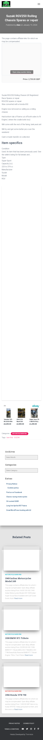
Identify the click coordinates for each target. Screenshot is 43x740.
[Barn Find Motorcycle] (7, 4)
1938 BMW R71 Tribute (16, 638)
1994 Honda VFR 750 (15, 695)
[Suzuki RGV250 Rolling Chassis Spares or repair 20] (21, 200)
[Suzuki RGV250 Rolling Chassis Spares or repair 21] (21, 226)
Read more (18, 598)
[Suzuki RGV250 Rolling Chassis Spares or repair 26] (21, 360)
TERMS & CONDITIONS (12, 729)
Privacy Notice (11, 484)
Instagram (31, 729)
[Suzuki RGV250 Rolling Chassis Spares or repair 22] (21, 253)
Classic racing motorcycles (16, 497)
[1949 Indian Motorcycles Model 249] (21, 558)
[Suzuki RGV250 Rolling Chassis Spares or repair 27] (21, 386)
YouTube (23, 729)
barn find (10, 437)
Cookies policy (13, 488)
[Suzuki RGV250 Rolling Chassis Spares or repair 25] (21, 333)
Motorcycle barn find (19, 433)
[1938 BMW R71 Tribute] (21, 618)
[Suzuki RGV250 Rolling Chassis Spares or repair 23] (21, 280)
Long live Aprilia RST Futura (16, 506)
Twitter (27, 729)
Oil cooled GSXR (12, 501)
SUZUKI (17, 437)
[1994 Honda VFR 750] (21, 675)
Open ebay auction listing (22, 72)
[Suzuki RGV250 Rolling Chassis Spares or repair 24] (21, 306)
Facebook (34, 729)
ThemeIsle (29, 734)
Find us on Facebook (14, 492)
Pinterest (38, 729)
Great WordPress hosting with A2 (18, 510)
